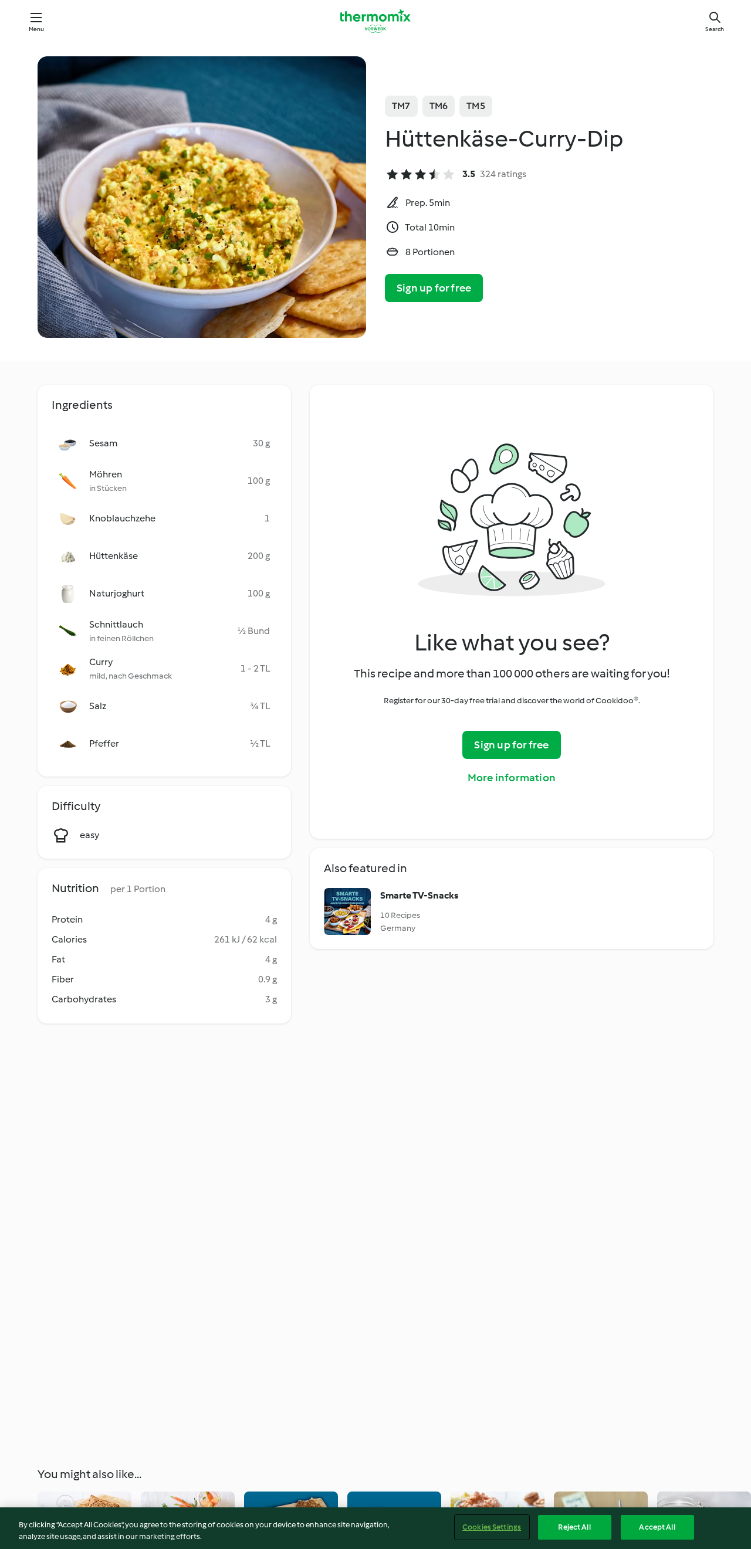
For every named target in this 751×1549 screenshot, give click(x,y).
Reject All (574, 1527)
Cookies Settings (491, 1527)
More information (512, 777)
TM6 (438, 105)
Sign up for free (434, 288)
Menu (37, 29)
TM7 (401, 105)
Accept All (657, 1527)
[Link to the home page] (375, 21)
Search (714, 29)
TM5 (475, 105)
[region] (375, 1528)
